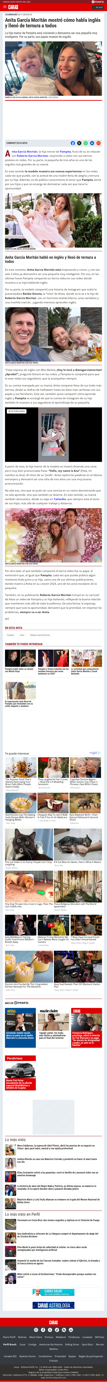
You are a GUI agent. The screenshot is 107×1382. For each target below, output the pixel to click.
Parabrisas (74, 1337)
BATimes (99, 1337)
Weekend (61, 1337)
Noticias (22, 1337)
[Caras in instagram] (36, 1330)
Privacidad (60, 1356)
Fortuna (49, 1337)
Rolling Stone (72, 1344)
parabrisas (20, 1059)
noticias (20, 1011)
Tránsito (53, 1360)
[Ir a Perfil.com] (98, 2)
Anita (22, 635)
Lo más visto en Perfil (22, 1214)
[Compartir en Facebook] (73, 143)
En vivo (99, 7)
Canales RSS (10, 1356)
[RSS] (64, 1330)
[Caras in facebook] (43, 1330)
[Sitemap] (71, 1330)
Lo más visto (15, 1139)
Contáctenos (45, 1356)
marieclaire (53, 1011)
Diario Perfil (9, 1337)
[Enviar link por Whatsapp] (86, 143)
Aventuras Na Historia (50, 1344)
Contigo (32, 1344)
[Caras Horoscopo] (53, 1307)
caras (86, 1011)
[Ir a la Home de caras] (13, 8)
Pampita (10, 635)
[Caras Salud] (53, 1295)
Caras (22, 1344)
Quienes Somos (27, 1356)
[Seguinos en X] (50, 1330)
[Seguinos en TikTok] (57, 1330)
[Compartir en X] (79, 143)
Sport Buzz (87, 1344)
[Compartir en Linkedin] (92, 143)
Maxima (53, 1348)
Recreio (100, 1344)
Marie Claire (35, 1337)
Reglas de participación (91, 1356)
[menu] (5, 7)
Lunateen (87, 1337)
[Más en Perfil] (21, 1003)
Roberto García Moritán (40, 635)
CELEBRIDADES (11, 14)
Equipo (72, 1356)
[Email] (98, 143)
